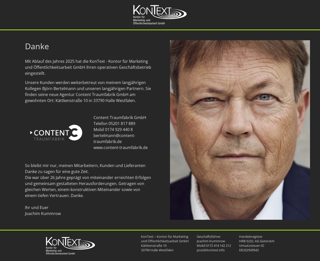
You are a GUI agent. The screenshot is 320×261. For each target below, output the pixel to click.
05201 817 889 (121, 123)
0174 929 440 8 (119, 129)
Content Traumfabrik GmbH (102, 94)
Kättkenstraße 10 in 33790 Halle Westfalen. (96, 100)
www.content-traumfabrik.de (121, 147)
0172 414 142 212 (218, 245)
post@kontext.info (211, 250)
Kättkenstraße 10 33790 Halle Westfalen (157, 247)
